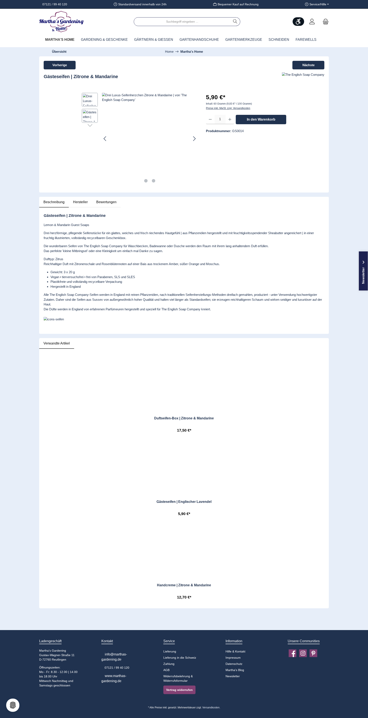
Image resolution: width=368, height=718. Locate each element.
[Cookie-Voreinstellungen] (12, 705)
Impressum (233, 657)
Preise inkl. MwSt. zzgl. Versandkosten (228, 108)
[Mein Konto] (312, 21)
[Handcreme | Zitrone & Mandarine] (184, 542)
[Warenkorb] (324, 21)
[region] (140, 139)
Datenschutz (234, 663)
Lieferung (169, 651)
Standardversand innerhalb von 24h (142, 4)
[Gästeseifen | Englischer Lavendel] (184, 459)
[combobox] (182, 21)
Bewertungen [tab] (106, 202)
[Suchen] (235, 21)
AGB (166, 670)
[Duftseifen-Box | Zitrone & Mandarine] (184, 375)
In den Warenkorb (261, 119)
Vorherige (59, 65)
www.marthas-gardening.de (113, 678)
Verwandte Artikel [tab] (56, 343)
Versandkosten (211, 707)
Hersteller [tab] (80, 202)
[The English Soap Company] (303, 78)
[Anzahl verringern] (210, 119)
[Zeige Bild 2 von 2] (153, 180)
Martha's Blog (235, 670)
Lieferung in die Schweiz (179, 657)
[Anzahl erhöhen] (230, 119)
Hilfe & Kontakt (235, 651)
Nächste (308, 65)
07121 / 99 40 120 (54, 4)
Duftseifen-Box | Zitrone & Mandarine (184, 418)
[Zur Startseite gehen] (61, 21)
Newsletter (233, 676)
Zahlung (168, 663)
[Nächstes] (194, 139)
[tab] (54, 202)
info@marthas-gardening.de (114, 656)
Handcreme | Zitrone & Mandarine (184, 585)
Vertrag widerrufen (179, 690)
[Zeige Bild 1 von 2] (146, 180)
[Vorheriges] (105, 139)
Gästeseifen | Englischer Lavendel (184, 501)
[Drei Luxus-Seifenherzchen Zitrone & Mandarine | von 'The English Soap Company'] (149, 139)
